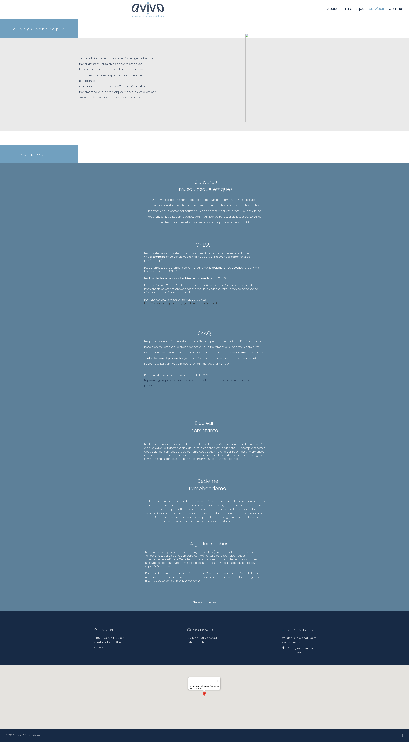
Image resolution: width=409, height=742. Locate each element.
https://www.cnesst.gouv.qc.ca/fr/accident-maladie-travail (180, 303)
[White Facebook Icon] (283, 648)
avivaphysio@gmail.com (299, 638)
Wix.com (37, 735)
